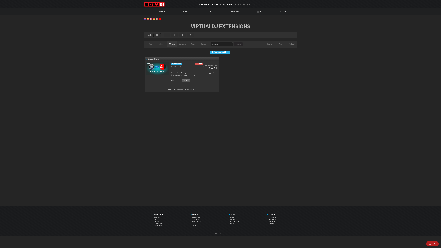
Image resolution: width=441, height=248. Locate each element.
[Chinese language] (160, 18)
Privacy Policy (234, 221)
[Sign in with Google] (190, 35)
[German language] (154, 18)
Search (238, 44)
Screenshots (158, 225)
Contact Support (197, 217)
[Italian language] (157, 18)
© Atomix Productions (220, 234)
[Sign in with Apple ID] (182, 35)
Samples (182, 44)
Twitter (272, 223)
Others (203, 44)
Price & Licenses (159, 223)
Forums (194, 225)
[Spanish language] (148, 18)
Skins (161, 44)
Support (258, 12)
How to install (191, 90)
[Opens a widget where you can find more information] (432, 244)
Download (185, 12)
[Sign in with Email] (157, 35)
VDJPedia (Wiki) (197, 221)
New (151, 44)
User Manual (196, 219)
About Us (233, 217)
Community (234, 12)
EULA (232, 223)
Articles (194, 223)
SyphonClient (153, 59)
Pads (193, 44)
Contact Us (233, 219)
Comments (179, 90)
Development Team (210, 66)
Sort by (270, 44)
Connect (283, 12)
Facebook (272, 217)
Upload (292, 44)
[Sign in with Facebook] (167, 35)
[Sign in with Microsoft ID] (174, 35)
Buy (210, 12)
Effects (172, 44)
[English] (145, 18)
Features (156, 221)
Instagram (273, 221)
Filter (281, 44)
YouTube (273, 219)
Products (161, 12)
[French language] (151, 18)
